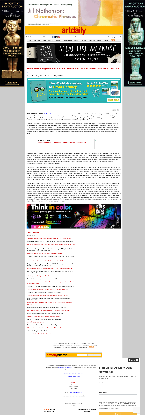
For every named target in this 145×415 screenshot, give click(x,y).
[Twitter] (56, 37)
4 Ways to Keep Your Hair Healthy (37, 331)
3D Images (80, 347)
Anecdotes (56, 347)
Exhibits (61, 343)
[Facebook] (53, 37)
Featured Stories (81, 345)
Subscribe (83, 40)
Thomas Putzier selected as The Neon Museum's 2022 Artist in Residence (50, 286)
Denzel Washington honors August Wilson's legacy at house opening (48, 310)
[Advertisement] (98, 245)
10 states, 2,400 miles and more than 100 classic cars (44, 292)
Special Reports (72, 345)
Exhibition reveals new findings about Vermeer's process (44, 253)
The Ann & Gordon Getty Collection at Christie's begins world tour (47, 289)
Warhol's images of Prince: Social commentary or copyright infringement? (50, 241)
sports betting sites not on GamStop (73, 373)
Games (76, 40)
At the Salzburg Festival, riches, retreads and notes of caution (46, 307)
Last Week (37, 40)
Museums (58, 40)
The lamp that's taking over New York (39, 276)
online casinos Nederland (65, 367)
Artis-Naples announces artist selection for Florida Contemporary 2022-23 (50, 268)
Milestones (71, 343)
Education (67, 347)
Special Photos (64, 345)
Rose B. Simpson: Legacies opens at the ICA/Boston (43, 279)
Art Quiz (62, 347)
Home (29, 40)
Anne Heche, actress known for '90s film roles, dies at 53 (45, 261)
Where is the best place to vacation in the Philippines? (44, 328)
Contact (106, 40)
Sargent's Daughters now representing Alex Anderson (44, 319)
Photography (90, 343)
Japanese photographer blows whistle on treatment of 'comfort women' (49, 238)
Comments (92, 40)
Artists (44, 40)
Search (99, 40)
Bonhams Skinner (49, 114)
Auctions (89, 345)
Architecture (83, 343)
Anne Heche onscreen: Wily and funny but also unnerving (45, 313)
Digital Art (77, 343)
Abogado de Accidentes (73, 376)
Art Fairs (94, 345)
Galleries (50, 40)
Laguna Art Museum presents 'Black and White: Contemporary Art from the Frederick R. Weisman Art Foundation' (50, 264)
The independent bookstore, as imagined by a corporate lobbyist (62, 142)
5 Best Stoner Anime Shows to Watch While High (42, 325)
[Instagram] (59, 37)
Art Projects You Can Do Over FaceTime (39, 334)
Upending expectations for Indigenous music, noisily (43, 316)
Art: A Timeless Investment (35, 322)
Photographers (68, 40)
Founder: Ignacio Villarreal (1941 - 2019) (73, 386)
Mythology (73, 347)
